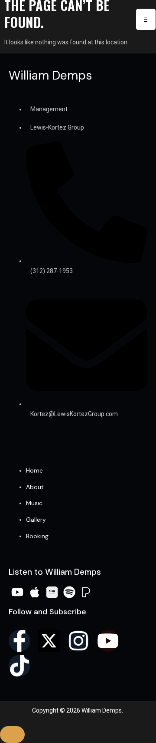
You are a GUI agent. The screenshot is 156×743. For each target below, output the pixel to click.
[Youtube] (108, 641)
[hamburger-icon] (146, 19)
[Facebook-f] (19, 641)
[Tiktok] (19, 665)
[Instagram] (78, 641)
